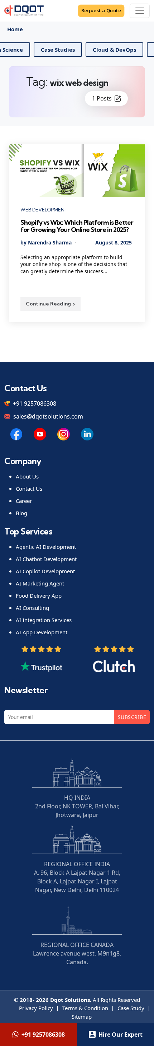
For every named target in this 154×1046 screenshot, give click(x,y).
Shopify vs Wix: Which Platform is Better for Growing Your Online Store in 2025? (76, 226)
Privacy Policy (36, 1008)
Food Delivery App (39, 595)
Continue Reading (48, 303)
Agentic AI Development (46, 546)
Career (24, 500)
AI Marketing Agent (40, 583)
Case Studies (76, 49)
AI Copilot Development (45, 571)
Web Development (44, 210)
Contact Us (29, 488)
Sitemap (82, 1016)
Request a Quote (101, 10)
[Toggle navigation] (140, 11)
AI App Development (41, 632)
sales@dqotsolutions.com (48, 416)
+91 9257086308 (34, 403)
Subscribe (132, 717)
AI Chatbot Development (46, 558)
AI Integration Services (44, 620)
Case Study (130, 1008)
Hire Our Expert (120, 1034)
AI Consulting (32, 607)
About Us (27, 476)
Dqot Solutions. (70, 999)
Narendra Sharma (50, 242)
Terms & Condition (85, 1008)
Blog (21, 513)
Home (15, 29)
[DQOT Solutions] (16, 434)
